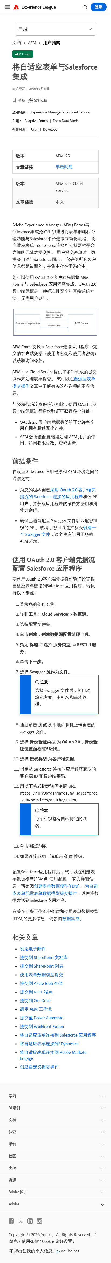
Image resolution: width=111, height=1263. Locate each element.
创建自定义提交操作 (39, 1066)
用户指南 (51, 42)
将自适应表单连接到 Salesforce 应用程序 (58, 1035)
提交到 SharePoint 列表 (41, 966)
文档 (16, 42)
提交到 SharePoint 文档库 (44, 957)
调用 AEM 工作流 (36, 1009)
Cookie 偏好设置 (57, 1241)
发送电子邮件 (33, 948)
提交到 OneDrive (35, 1000)
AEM (32, 42)
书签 (21, 100)
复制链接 (40, 100)
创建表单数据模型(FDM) (56, 886)
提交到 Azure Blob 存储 (41, 983)
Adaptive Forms (36, 120)
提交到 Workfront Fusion (42, 1026)
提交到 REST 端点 (36, 992)
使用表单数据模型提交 (41, 974)
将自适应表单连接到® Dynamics (49, 1043)
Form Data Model (66, 120)
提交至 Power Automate (41, 1017)
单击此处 (64, 166)
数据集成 (70, 918)
